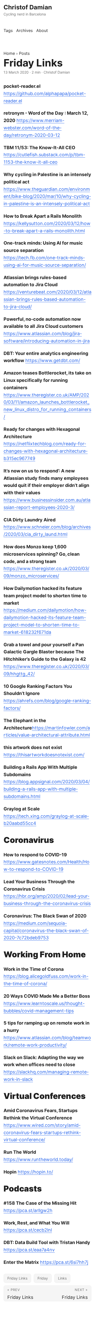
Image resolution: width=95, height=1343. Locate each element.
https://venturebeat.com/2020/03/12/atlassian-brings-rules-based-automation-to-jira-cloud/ (47, 299)
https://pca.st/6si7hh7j (64, 1262)
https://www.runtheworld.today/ (38, 1159)
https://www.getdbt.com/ (52, 360)
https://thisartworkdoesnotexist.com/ (44, 754)
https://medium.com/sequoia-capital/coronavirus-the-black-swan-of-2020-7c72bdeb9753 (46, 931)
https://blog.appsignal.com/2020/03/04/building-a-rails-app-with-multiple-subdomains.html (47, 789)
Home (9, 53)
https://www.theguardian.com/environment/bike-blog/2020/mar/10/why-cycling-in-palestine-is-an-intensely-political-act (47, 196)
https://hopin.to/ (35, 1172)
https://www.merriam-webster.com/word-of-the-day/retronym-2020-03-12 (34, 128)
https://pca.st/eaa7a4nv (29, 1249)
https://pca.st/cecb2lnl (28, 1230)
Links (62, 1278)
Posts (24, 53)
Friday (42, 1278)
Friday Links (17, 1278)
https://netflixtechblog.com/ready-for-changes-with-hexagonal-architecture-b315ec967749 (46, 451)
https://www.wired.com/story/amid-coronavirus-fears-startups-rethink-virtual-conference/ (42, 1133)
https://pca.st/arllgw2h (28, 1210)
